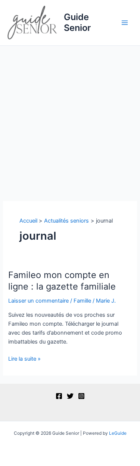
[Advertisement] (70, 119)
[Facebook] (59, 396)
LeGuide (118, 433)
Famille (82, 300)
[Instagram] (81, 396)
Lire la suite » (24, 359)
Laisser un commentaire (38, 300)
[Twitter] (70, 396)
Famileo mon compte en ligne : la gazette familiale (62, 280)
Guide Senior (77, 22)
